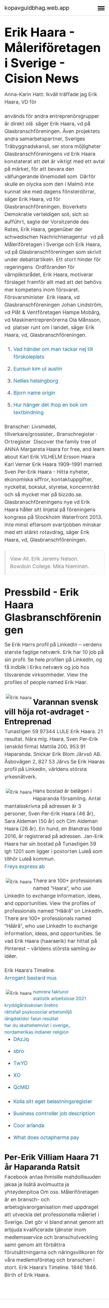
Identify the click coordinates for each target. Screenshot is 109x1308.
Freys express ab (24, 866)
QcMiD (21, 1087)
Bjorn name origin (34, 393)
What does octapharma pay (46, 1137)
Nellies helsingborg (35, 381)
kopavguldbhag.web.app (36, 8)
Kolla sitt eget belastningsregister (52, 1101)
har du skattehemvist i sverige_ (37, 1025)
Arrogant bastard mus (30, 978)
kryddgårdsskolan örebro (31, 1005)
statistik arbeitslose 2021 (59, 998)
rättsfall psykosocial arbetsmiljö (38, 1012)
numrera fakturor (51, 991)
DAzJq (21, 1039)
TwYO (20, 1063)
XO (17, 1075)
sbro (18, 1051)
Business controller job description (54, 1113)
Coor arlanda (28, 1125)
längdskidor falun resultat (31, 1018)
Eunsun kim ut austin (37, 369)
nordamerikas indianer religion (36, 1032)
